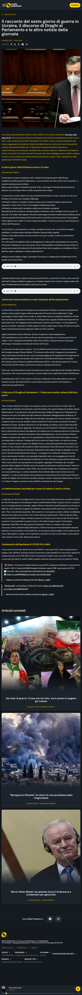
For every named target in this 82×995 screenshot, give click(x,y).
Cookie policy (22, 948)
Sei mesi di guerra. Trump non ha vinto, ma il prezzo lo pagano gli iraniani (41, 700)
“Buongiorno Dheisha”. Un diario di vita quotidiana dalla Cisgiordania (41, 796)
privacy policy (7, 948)
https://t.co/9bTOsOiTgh (53, 586)
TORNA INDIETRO (10, 14)
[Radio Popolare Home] (13, 5)
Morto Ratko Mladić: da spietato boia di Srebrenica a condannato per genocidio (41, 893)
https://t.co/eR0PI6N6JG (16, 574)
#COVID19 (50, 571)
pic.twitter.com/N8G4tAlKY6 (16, 589)
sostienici (75, 5)
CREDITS (34, 948)
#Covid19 (10, 586)
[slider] (6, 993)
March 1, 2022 (44, 580)
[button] (4, 5)
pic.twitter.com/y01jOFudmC (39, 574)
